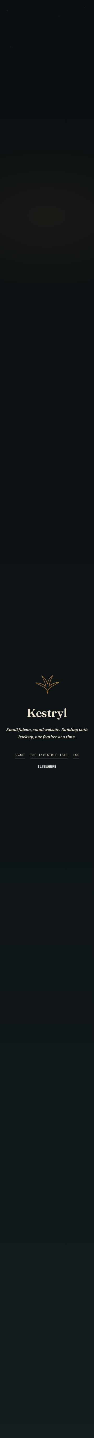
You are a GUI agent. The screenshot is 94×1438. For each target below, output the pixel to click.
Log (76, 755)
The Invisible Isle (49, 755)
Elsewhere (47, 766)
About (20, 755)
